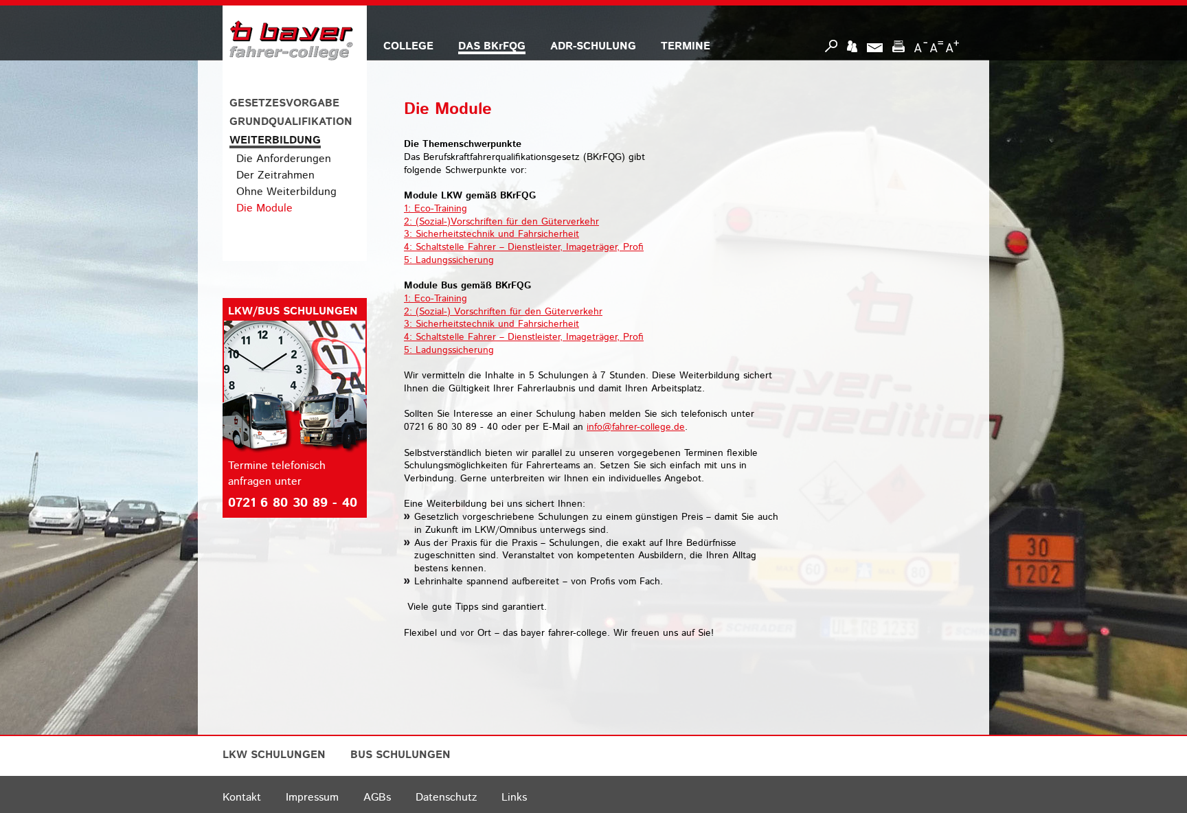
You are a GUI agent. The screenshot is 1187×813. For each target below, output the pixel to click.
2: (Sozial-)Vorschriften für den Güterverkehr (501, 222)
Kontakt (242, 797)
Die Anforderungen (283, 159)
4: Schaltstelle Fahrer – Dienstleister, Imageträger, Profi (524, 247)
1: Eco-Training (435, 209)
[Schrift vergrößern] (952, 46)
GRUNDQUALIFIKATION (290, 122)
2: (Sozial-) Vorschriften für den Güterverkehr (503, 312)
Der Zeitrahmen (275, 175)
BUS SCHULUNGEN (400, 755)
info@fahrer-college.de (636, 427)
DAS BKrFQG (491, 46)
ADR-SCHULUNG (593, 46)
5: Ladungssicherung (449, 260)
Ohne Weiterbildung (286, 192)
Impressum (312, 797)
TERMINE (685, 46)
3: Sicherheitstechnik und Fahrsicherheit (491, 234)
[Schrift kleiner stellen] (920, 46)
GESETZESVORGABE (284, 103)
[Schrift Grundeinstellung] (936, 46)
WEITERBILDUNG (275, 140)
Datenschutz (446, 797)
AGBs (377, 797)
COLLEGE (408, 46)
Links (514, 797)
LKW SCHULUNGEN (274, 755)
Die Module (264, 208)
